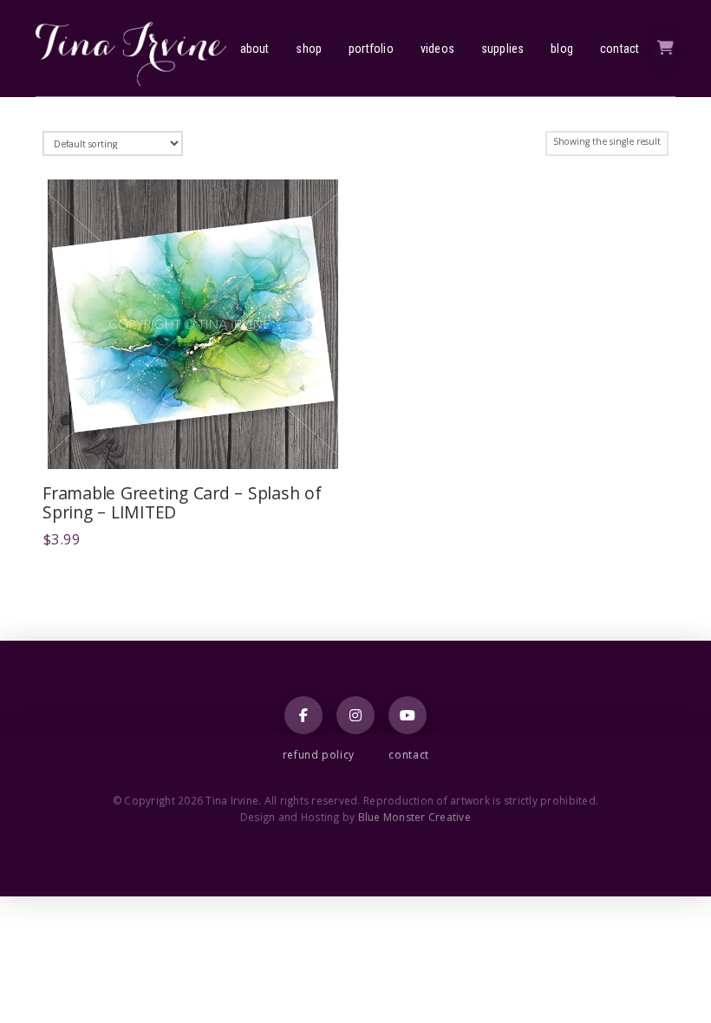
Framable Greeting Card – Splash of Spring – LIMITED (182, 505)
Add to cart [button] (200, 442)
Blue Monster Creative (414, 819)
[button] (664, 48)
